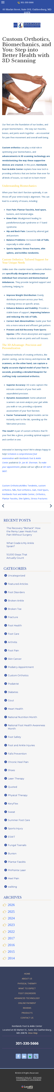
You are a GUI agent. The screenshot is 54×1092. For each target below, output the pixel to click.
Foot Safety (14, 737)
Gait (34, 489)
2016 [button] (11, 945)
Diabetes (13, 692)
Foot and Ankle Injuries (21, 745)
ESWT (11, 837)
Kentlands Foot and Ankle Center (18, 494)
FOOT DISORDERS (27, 993)
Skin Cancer (15, 659)
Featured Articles (18, 584)
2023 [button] (11, 925)
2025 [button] (11, 911)
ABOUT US (27, 978)
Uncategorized (16, 575)
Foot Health (15, 625)
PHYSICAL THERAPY (27, 983)
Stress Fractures (39, 498)
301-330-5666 (27, 2)
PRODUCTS (27, 1012)
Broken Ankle (16, 600)
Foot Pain (13, 650)
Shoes (11, 770)
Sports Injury (15, 828)
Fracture (13, 617)
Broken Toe (14, 609)
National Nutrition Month (22, 717)
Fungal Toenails (17, 845)
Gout (11, 700)
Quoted (12, 787)
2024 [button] (11, 918)
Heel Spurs (42, 489)
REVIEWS (27, 1008)
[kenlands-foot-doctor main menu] (2, 2)
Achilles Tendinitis (28, 485)
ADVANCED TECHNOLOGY (27, 998)
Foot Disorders (16, 592)
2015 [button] (11, 951)
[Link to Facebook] (18, 1056)
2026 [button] (11, 905)
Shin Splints (24, 498)
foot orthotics (24, 489)
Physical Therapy (18, 795)
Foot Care (13, 634)
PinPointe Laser (17, 870)
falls (14, 489)
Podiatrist (13, 683)
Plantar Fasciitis (10, 498)
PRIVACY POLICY (24, 1077)
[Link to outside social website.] (30, 1056)
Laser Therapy (16, 778)
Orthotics (40, 494)
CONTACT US (27, 1017)
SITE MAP (37, 1077)
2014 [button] (11, 958)
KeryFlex (13, 803)
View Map (33, 1032)
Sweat (11, 812)
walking (12, 886)
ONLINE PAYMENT (27, 1003)
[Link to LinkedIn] (24, 1056)
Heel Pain (13, 878)
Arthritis (12, 642)
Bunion (12, 853)
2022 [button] (11, 931)
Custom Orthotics (11, 485)
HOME (27, 973)
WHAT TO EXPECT (27, 988)
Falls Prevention (17, 753)
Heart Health (15, 708)
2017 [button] (11, 938)
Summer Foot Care (19, 820)
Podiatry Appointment (21, 667)
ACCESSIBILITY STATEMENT (28, 1080)
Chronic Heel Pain (18, 762)
